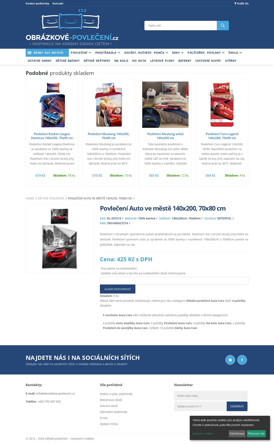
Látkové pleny (162, 61)
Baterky (184, 61)
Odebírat (237, 406)
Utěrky (230, 61)
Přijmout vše (256, 433)
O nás (104, 418)
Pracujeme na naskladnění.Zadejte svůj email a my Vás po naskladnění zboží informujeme (143, 270)
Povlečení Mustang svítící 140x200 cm (165, 136)
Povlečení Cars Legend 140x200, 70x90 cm (222, 136)
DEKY (176, 52)
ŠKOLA (233, 52)
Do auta (139, 61)
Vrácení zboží (109, 406)
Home (30, 198)
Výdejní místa (109, 424)
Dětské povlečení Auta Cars (205, 301)
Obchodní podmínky (113, 412)
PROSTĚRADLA (106, 52)
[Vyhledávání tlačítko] (223, 25)
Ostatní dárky (40, 61)
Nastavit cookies (203, 433)
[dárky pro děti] (72, 46)
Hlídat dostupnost (118, 289)
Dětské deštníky (97, 61)
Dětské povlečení (51, 198)
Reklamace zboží (111, 400)
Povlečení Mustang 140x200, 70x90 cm (108, 136)
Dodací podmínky (37, 3)
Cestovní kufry (208, 61)
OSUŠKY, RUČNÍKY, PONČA (145, 52)
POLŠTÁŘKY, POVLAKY (205, 52)
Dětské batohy (68, 61)
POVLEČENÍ (80, 52)
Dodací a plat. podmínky (116, 394)
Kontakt (58, 3)
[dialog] (230, 428)
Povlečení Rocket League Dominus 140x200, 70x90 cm (52, 136)
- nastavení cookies (81, 438)
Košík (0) (242, 3)
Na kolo (121, 61)
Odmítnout (237, 433)
